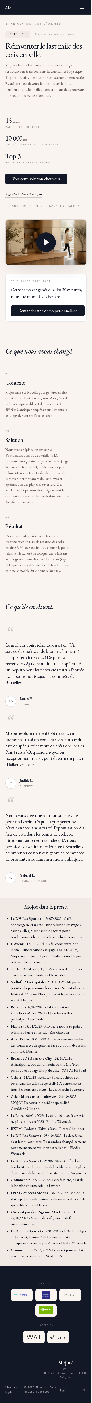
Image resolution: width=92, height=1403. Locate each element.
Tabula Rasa (47, 1128)
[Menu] (82, 7)
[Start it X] (58, 1337)
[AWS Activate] (70, 1295)
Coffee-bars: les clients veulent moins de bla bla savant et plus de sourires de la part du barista (48, 1166)
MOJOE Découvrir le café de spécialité (40, 1102)
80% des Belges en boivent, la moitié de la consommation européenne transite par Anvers (48, 1237)
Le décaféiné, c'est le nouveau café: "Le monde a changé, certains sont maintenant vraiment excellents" (48, 1141)
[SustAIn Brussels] (46, 1295)
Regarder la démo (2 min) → (23, 194)
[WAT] (34, 1337)
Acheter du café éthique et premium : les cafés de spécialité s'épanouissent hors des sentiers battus (46, 1083)
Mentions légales (11, 1389)
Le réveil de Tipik (67, 968)
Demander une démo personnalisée (47, 310)
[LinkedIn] (62, 1389)
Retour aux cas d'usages (36, 23)
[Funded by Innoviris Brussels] (22, 1295)
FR (72, 1390)
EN (83, 1390)
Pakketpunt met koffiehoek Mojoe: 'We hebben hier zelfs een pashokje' (44, 1013)
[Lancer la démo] (46, 242)
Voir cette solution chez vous (36, 178)
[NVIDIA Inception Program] (46, 1310)
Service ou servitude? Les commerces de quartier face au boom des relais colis (48, 1045)
